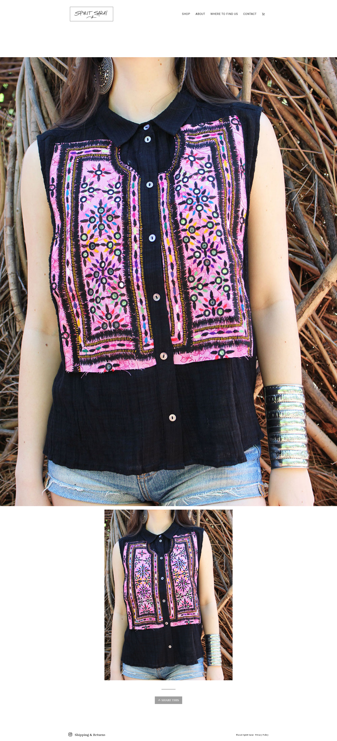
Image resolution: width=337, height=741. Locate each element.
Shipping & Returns (90, 735)
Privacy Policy (262, 735)
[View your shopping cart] (264, 14)
